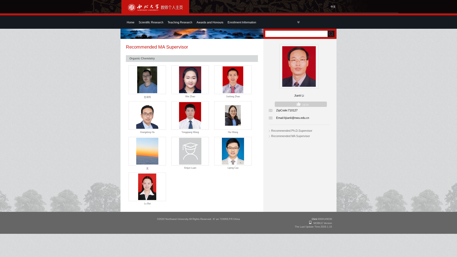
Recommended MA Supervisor (290, 136)
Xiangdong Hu (147, 132)
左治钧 (147, 97)
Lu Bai (147, 203)
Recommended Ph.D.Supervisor (291, 130)
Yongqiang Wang (190, 132)
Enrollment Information (242, 22)
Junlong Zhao (233, 96)
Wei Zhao (190, 96)
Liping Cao (233, 168)
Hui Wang (233, 132)
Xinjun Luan (190, 168)
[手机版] (310, 223)
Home (130, 22)
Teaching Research (180, 22)
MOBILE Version (321, 223)
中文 (333, 6)
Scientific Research (151, 22)
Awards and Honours (210, 22)
